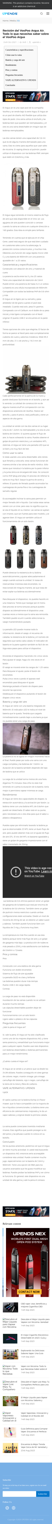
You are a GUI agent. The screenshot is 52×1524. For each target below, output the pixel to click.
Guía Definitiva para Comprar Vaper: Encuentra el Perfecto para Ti (34, 1432)
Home (5, 20)
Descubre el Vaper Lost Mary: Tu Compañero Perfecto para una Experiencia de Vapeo (35, 1385)
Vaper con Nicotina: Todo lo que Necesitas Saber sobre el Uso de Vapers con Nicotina (34, 1369)
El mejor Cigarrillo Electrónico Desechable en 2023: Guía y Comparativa (34, 1338)
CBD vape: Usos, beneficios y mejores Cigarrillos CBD (34, 1305)
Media (13, 20)
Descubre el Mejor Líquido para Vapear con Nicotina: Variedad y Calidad (35, 1322)
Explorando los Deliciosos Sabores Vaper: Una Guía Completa (32, 1353)
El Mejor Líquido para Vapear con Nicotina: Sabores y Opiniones (34, 1400)
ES (18, 20)
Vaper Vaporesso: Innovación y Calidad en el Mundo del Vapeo (34, 1416)
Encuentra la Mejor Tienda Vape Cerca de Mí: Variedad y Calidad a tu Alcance (34, 1447)
